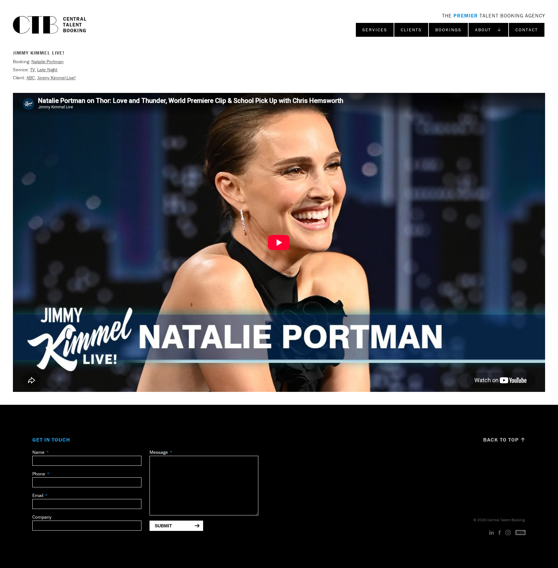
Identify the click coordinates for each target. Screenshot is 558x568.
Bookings (448, 30)
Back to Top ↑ (504, 439)
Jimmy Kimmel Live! (56, 78)
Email (37, 495)
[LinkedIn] (491, 532)
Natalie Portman (47, 61)
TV (32, 69)
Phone (38, 474)
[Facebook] (500, 532)
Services (374, 30)
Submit (163, 525)
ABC (30, 78)
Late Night (47, 69)
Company (41, 517)
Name (38, 452)
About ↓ (488, 30)
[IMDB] (520, 533)
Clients (411, 30)
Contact (526, 30)
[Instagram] (508, 533)
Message (159, 452)
